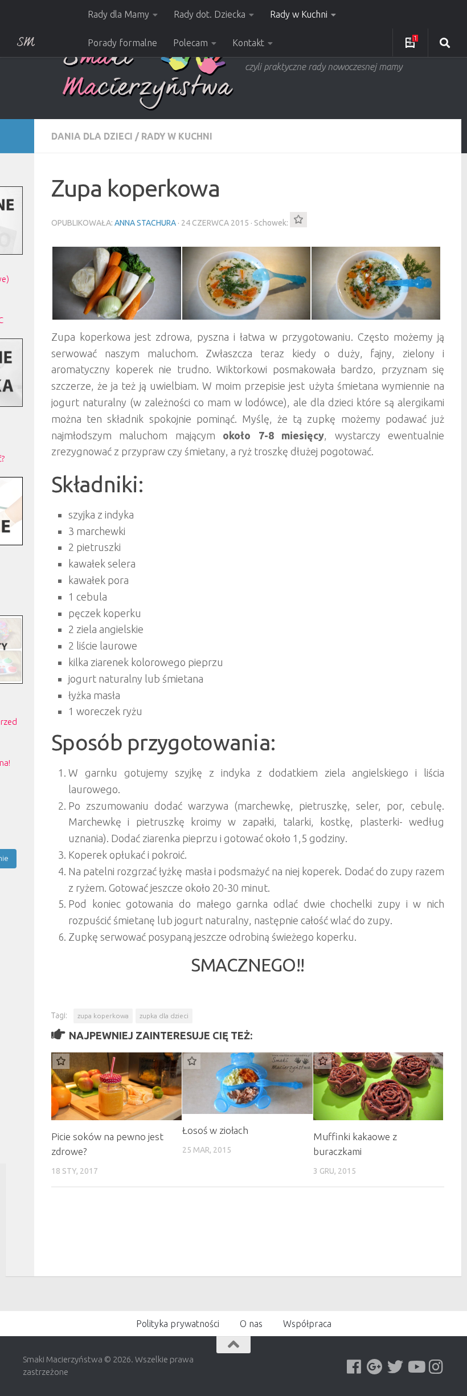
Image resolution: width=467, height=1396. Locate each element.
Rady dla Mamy (118, 14)
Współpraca (307, 1324)
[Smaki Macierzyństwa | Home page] (148, 77)
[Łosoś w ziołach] (247, 1083)
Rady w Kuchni (298, 14)
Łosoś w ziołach (215, 1130)
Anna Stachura (145, 222)
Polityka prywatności (177, 1324)
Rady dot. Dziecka (209, 14)
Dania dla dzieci (92, 136)
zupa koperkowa (103, 1015)
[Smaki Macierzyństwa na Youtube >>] (416, 1367)
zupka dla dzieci (164, 1015)
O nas (251, 1324)
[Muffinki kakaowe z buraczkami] (378, 1086)
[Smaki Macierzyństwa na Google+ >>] (375, 1367)
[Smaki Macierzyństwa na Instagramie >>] (436, 1367)
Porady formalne (122, 43)
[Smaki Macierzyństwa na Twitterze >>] (395, 1367)
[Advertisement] (258, 1236)
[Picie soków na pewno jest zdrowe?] (116, 1086)
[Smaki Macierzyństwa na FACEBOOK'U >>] (354, 1367)
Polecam (190, 43)
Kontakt (248, 43)
